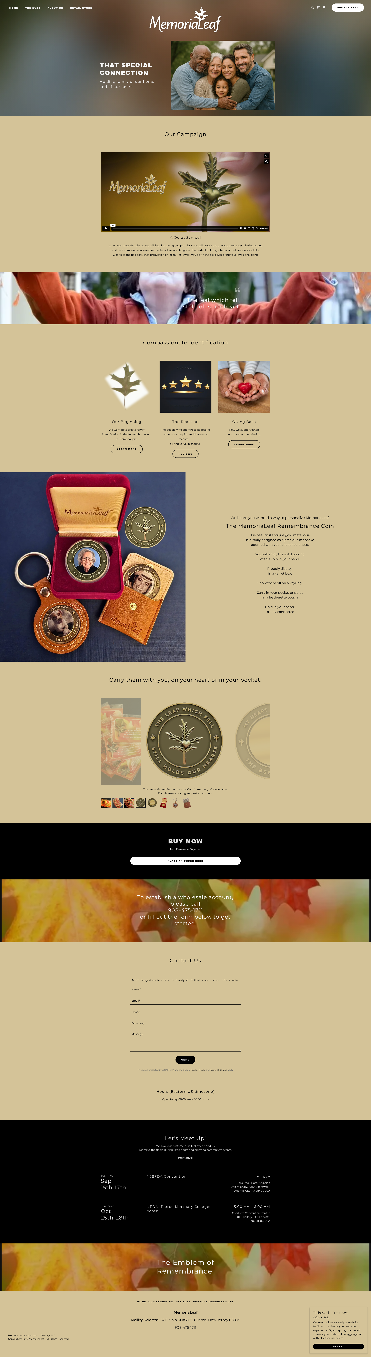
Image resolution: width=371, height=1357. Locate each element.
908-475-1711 (347, 7)
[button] (324, 7)
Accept (338, 1347)
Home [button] (141, 1301)
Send (185, 1059)
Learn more (127, 449)
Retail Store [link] (81, 8)
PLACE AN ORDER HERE (185, 861)
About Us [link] (55, 8)
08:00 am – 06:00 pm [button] (192, 1099)
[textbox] (185, 989)
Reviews (185, 454)
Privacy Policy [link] (198, 1070)
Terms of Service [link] (218, 1070)
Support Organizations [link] (213, 1301)
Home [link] (13, 8)
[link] (185, 7)
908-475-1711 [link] (185, 1327)
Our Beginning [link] (160, 1301)
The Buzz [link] (33, 8)
